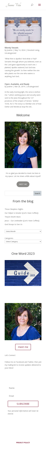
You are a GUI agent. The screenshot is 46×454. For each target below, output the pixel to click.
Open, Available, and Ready (17, 84)
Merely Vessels (11, 47)
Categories (9, 238)
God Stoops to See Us (13, 224)
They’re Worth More (13, 217)
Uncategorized (10, 53)
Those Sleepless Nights (14, 209)
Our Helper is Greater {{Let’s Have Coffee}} (21, 213)
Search (37, 193)
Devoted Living (33, 50)
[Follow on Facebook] (7, 375)
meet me (23, 347)
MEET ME (23, 184)
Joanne (10, 50)
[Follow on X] (11, 375)
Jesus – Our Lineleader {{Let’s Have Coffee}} (22, 220)
